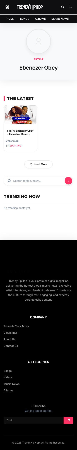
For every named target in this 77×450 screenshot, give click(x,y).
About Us (9, 339)
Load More (40, 164)
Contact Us (11, 346)
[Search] (62, 7)
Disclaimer (10, 332)
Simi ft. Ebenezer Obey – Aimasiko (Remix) (20, 132)
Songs (8, 371)
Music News (12, 384)
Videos (8, 377)
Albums (8, 390)
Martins (15, 145)
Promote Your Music (17, 326)
